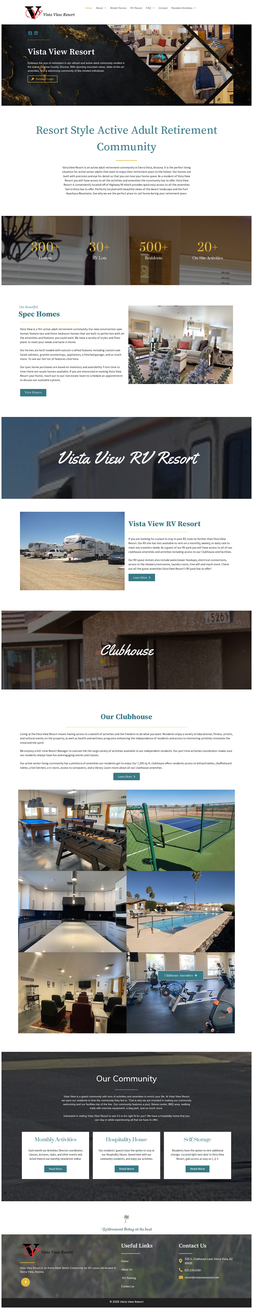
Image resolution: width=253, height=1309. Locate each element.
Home (88, 7)
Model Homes (118, 7)
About (99, 7)
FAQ (148, 7)
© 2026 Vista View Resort (127, 1302)
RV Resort (136, 7)
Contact (163, 7)
